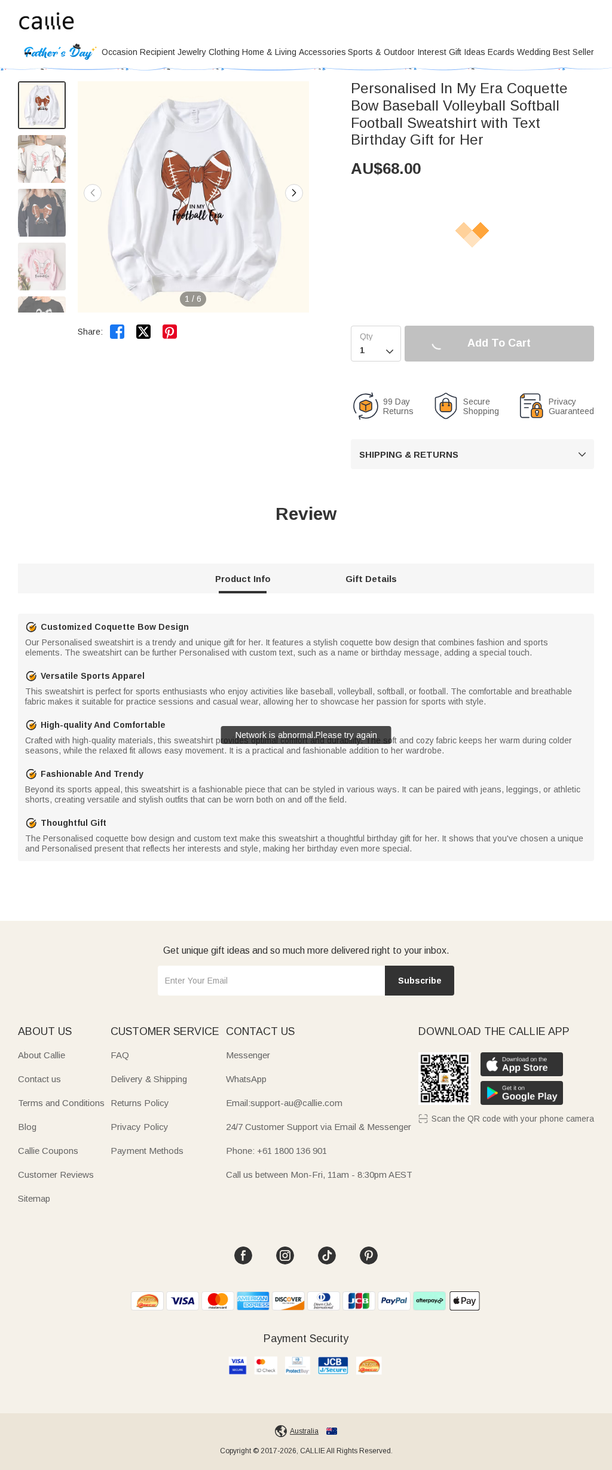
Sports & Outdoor (381, 52)
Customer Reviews (56, 1174)
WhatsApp (246, 1079)
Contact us (39, 1079)
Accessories (322, 52)
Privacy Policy (140, 1127)
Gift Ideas (467, 52)
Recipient (157, 52)
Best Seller (573, 52)
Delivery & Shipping (149, 1079)
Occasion (119, 52)
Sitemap (34, 1198)
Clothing (224, 52)
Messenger (248, 1055)
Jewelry (192, 52)
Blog (27, 1127)
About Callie (41, 1055)
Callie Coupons (48, 1151)
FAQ (120, 1055)
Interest (431, 52)
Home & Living (269, 52)
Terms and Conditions (61, 1103)
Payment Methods (147, 1151)
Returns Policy (140, 1103)
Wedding (533, 52)
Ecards (501, 52)
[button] (294, 193)
